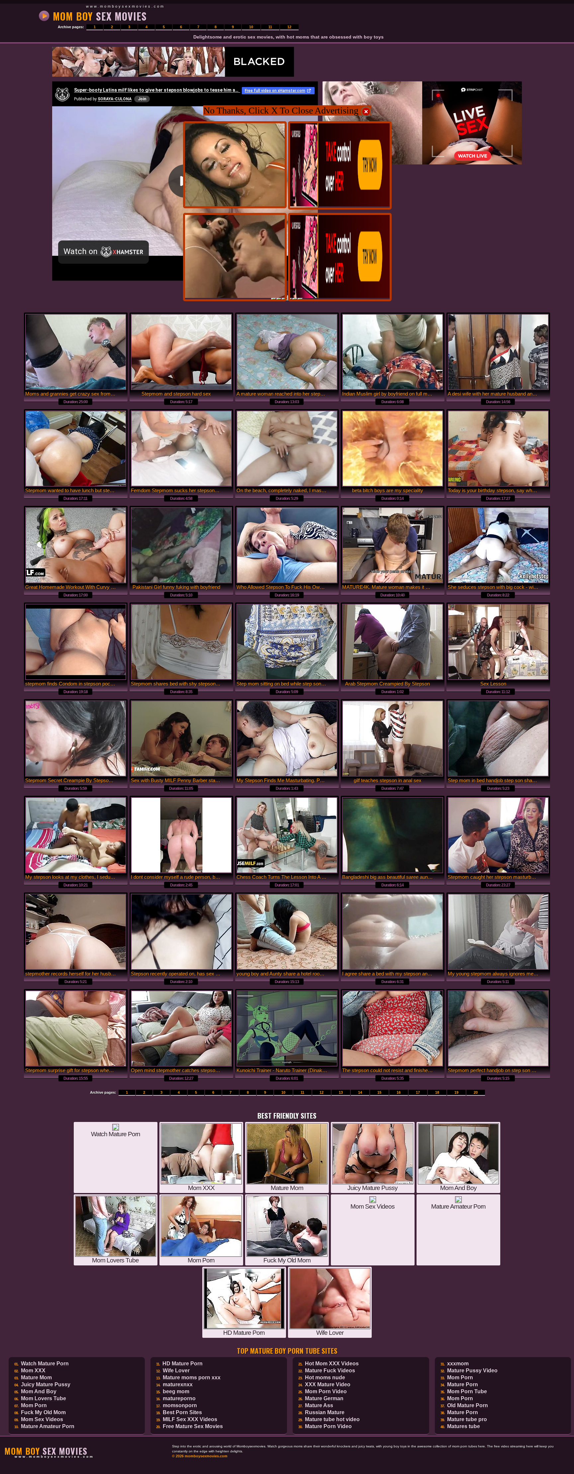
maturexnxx (178, 1384)
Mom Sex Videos (42, 1419)
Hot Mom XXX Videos (332, 1363)
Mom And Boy (38, 1391)
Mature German (324, 1398)
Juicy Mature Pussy (45, 1384)
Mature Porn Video (328, 1426)
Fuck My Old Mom (43, 1412)
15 (379, 1092)
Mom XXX (33, 1370)
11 (270, 27)
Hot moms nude (325, 1377)
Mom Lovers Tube (43, 1398)
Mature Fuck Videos (330, 1370)
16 (399, 1092)
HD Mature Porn (182, 1363)
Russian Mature (324, 1412)
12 (289, 27)
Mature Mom (36, 1377)
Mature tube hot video (332, 1419)
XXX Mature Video (327, 1384)
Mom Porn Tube (467, 1391)
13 (341, 1092)
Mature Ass (319, 1405)
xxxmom (458, 1363)
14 (360, 1092)
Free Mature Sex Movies (193, 1426)
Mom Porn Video (326, 1391)
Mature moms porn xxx (192, 1377)
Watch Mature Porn (45, 1363)
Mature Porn (462, 1384)
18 (437, 1092)
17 (418, 1092)
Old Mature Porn (467, 1405)
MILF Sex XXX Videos (190, 1419)
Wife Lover (176, 1370)
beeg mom (176, 1391)
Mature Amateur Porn (47, 1426)
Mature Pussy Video (472, 1370)
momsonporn (180, 1405)
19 (456, 1092)
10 (251, 27)
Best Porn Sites (182, 1412)
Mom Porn (34, 1405)
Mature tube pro (467, 1419)
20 (476, 1092)
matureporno (179, 1398)
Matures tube (463, 1426)
